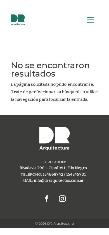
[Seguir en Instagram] (62, 198)
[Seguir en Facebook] (46, 198)
